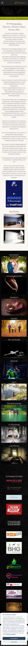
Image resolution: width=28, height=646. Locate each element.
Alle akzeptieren (14, 638)
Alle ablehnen (14, 641)
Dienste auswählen (11, 634)
